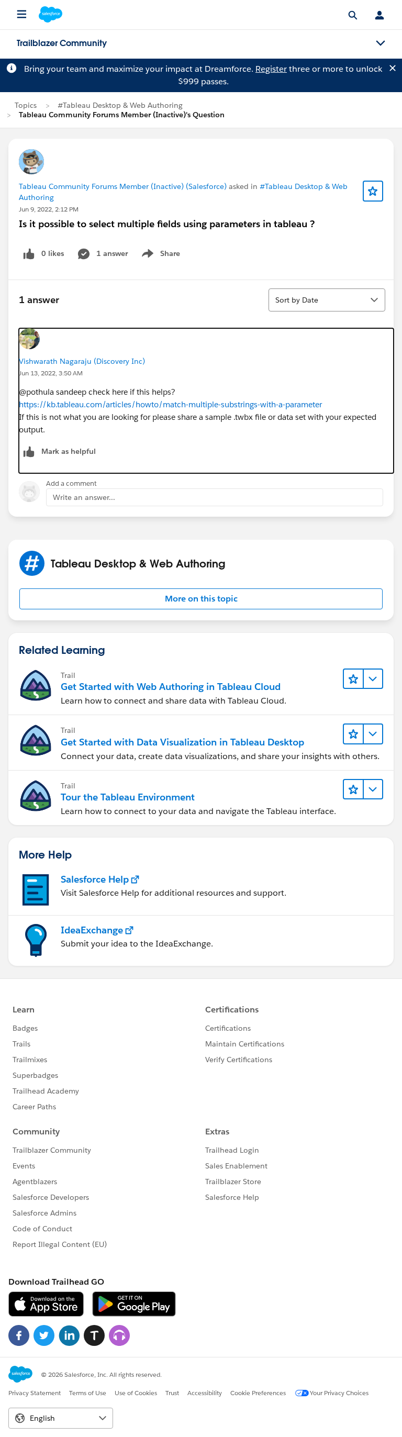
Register (271, 68)
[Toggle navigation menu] (380, 43)
